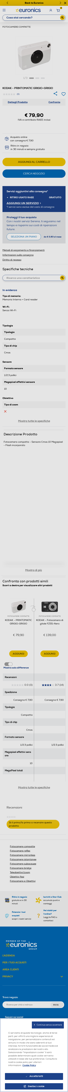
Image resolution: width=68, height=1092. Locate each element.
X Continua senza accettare (48, 1025)
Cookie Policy (29, 1065)
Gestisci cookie (36, 1086)
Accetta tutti (36, 1076)
